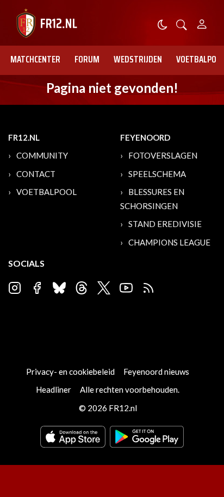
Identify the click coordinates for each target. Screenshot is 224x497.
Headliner (53, 389)
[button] (181, 23)
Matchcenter (35, 59)
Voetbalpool (46, 192)
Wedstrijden (138, 59)
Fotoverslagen (162, 155)
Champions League (169, 242)
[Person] (202, 22)
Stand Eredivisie (165, 224)
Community (42, 155)
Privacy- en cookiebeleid (70, 371)
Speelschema (157, 174)
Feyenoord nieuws (156, 371)
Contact (35, 174)
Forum (86, 59)
